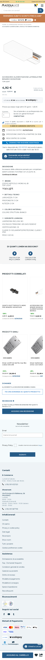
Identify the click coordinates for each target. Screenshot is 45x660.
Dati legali (6, 532)
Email (4, 431)
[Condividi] (41, 655)
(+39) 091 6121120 (11, 484)
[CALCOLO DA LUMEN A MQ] (30, 253)
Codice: (21, 20)
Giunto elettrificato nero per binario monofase (14, 306)
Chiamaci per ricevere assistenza (24, 143)
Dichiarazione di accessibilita (12, 559)
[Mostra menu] (42, 5)
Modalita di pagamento (11, 579)
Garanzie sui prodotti (10, 571)
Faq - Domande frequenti (12, 563)
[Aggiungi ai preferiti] (36, 655)
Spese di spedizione (9, 587)
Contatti (6, 470)
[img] (15, 92)
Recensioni (6, 536)
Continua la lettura (9, 175)
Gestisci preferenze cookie (12, 548)
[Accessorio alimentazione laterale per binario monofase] (22, 52)
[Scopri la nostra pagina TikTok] (14, 614)
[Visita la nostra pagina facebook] (4, 614)
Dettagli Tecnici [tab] (11, 195)
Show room (6, 540)
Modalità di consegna (10, 583)
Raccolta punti (7, 591)
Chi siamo (6, 524)
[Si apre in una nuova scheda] (5, 604)
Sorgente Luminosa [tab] (13, 218)
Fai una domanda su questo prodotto (22, 392)
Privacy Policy (7, 445)
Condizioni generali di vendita (13, 567)
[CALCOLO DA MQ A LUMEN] (14, 253)
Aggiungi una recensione (22, 411)
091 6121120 (22, 147)
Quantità (5, 111)
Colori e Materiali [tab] (12, 209)
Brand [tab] (7, 181)
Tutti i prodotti (7, 544)
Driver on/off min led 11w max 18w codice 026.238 (14, 364)
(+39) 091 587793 (11, 509)
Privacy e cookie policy (10, 528)
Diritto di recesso (8, 575)
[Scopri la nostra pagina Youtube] (9, 614)
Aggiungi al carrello (18, 655)
